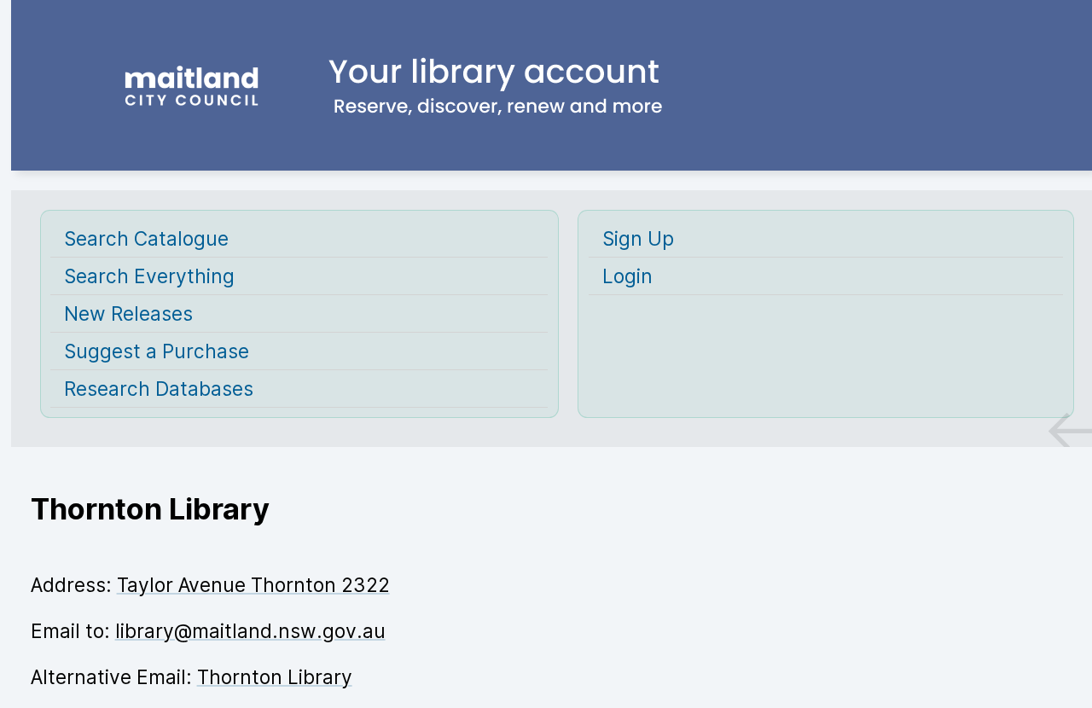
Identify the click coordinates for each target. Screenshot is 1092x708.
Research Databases (158, 388)
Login (627, 275)
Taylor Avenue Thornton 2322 (253, 584)
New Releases (128, 313)
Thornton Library (274, 676)
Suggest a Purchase (156, 351)
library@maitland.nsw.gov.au (250, 630)
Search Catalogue (146, 238)
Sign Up (638, 238)
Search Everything (149, 275)
